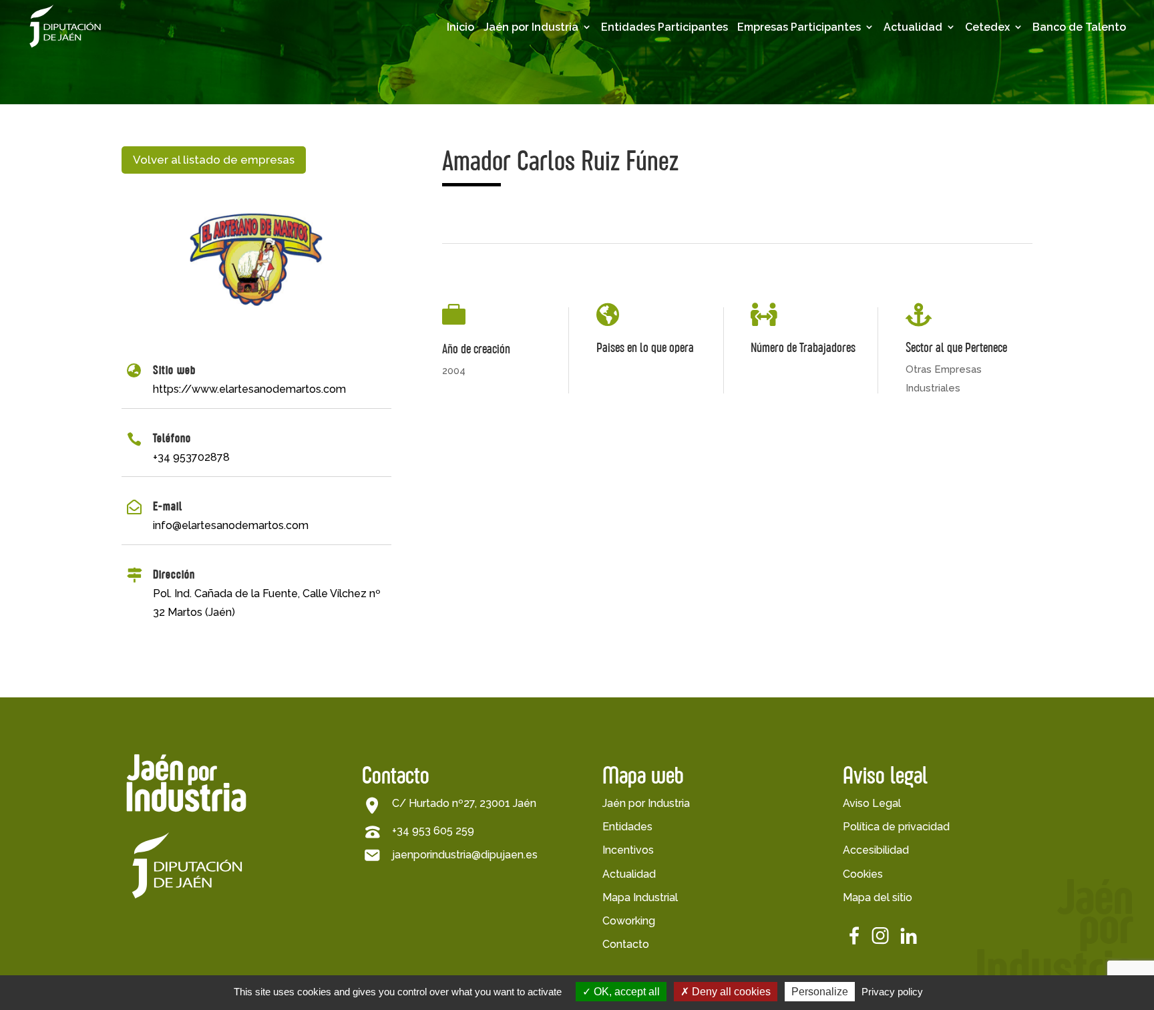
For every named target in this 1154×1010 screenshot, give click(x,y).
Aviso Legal (872, 803)
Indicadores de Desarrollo (549, 105)
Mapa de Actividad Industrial (559, 172)
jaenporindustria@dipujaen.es (465, 854)
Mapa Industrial (640, 897)
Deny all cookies (730, 991)
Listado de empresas (792, 84)
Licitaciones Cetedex (1023, 105)
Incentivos (628, 850)
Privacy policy (892, 991)
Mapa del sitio (877, 897)
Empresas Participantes (799, 27)
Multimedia (939, 98)
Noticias (931, 120)
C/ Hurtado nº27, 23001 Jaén (464, 803)
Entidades (627, 826)
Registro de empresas (794, 118)
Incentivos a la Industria (548, 139)
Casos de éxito (802, 145)
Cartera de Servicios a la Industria (563, 206)
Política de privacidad (896, 826)
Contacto (625, 944)
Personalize (819, 991)
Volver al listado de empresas (214, 159)
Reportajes (939, 140)
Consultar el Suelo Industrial (558, 239)
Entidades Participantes (664, 27)
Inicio (460, 27)
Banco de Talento (1079, 27)
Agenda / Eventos (959, 77)
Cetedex (987, 27)
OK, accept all (625, 991)
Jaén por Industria (531, 27)
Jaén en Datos (547, 77)
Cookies (863, 874)
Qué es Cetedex (1033, 77)
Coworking (628, 920)
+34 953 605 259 (433, 830)
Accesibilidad (876, 850)
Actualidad (913, 27)
